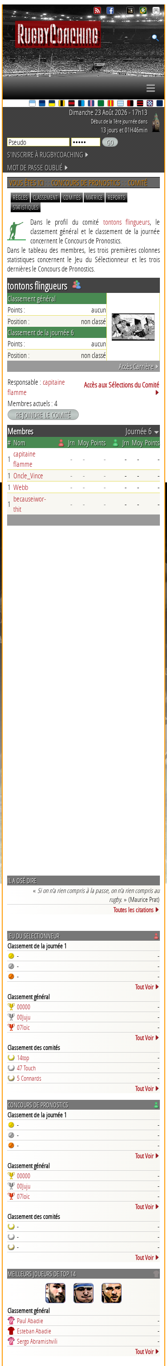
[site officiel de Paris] (92, 104)
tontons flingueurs (126, 222)
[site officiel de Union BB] (151, 104)
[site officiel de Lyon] (72, 104)
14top (23, 1057)
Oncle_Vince (28, 475)
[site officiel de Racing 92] (121, 104)
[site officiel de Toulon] (131, 104)
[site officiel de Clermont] (53, 104)
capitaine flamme (24, 458)
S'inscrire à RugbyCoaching (45, 154)
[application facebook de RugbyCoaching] (111, 12)
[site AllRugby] (156, 12)
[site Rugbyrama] (144, 12)
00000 (23, 1006)
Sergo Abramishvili (37, 1341)
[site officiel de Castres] (43, 104)
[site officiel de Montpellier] (82, 104)
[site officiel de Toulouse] (141, 104)
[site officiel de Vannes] (160, 104)
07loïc (23, 1027)
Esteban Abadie (34, 1330)
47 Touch (26, 1067)
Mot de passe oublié (35, 167)
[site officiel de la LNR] (131, 12)
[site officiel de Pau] (102, 104)
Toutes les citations (134, 909)
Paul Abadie (30, 1320)
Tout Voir (144, 986)
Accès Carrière (136, 366)
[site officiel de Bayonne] (33, 104)
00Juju (23, 1016)
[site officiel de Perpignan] (111, 104)
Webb (20, 487)
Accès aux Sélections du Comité (121, 384)
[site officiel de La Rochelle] (62, 104)
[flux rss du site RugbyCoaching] (98, 12)
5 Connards (29, 1078)
